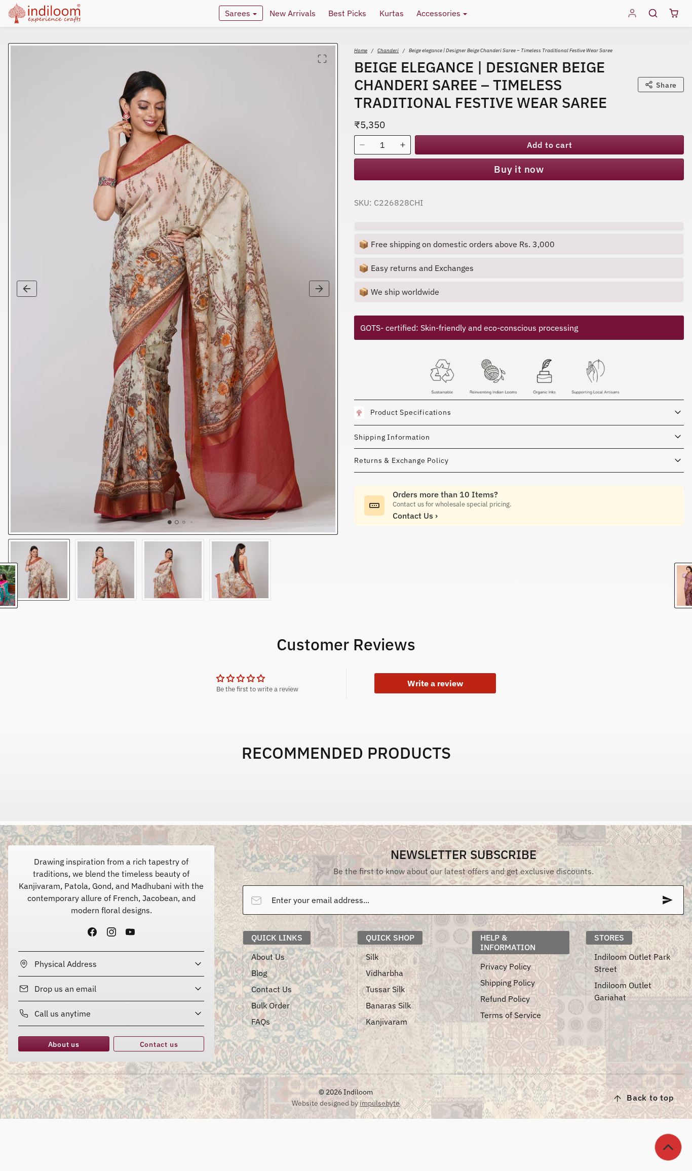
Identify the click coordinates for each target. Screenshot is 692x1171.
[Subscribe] (668, 900)
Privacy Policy (505, 966)
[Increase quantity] (403, 144)
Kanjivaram (386, 1022)
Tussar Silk (385, 989)
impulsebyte (380, 1103)
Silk (372, 957)
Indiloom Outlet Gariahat (622, 991)
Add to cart (549, 145)
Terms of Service (510, 1015)
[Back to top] (668, 1147)
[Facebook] (92, 931)
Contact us (159, 1044)
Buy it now (519, 169)
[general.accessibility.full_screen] (322, 59)
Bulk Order (270, 1005)
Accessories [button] (439, 13)
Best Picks (347, 13)
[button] (652, 13)
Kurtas (391, 13)
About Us (268, 957)
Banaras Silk (388, 1005)
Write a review (435, 683)
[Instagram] (111, 931)
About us (64, 1044)
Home (360, 50)
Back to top (650, 1097)
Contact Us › (415, 516)
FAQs (260, 1022)
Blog (259, 973)
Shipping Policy (507, 983)
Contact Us (271, 989)
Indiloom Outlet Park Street (632, 963)
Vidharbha (384, 973)
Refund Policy (505, 999)
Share (666, 85)
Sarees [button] (238, 13)
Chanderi (388, 50)
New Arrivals (293, 13)
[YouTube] (130, 931)
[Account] (632, 13)
